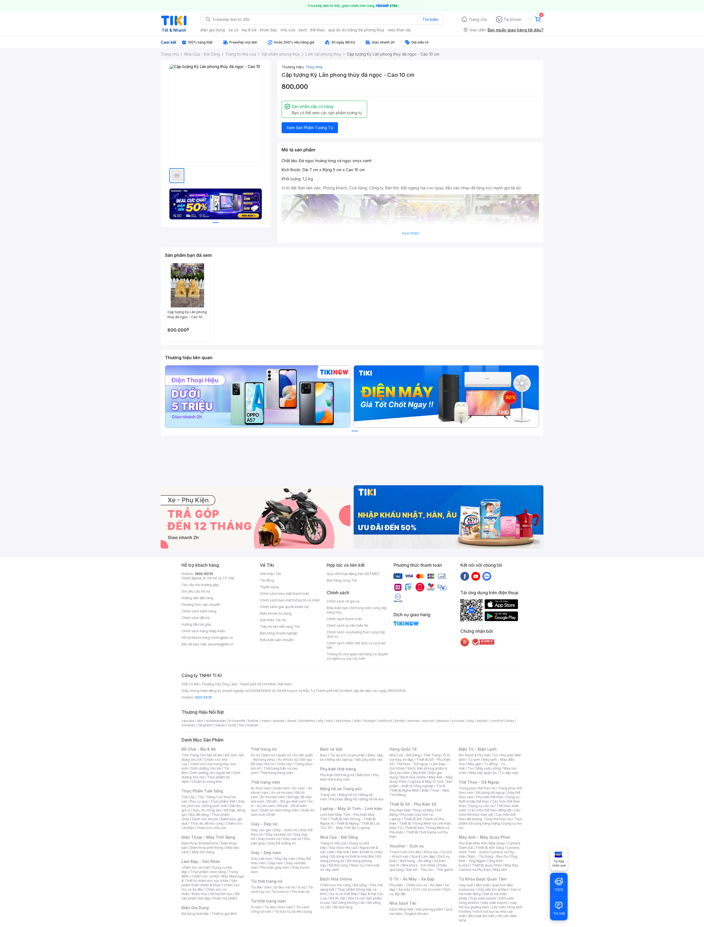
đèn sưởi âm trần (481, 916)
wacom (428, 721)
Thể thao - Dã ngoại (412, 764)
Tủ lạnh (474, 759)
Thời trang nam (265, 782)
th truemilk (237, 721)
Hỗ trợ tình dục (221, 894)
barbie (253, 721)
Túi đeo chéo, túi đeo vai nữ (273, 887)
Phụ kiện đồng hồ (343, 799)
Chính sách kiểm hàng (199, 611)
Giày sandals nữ (278, 834)
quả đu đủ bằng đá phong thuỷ (356, 30)
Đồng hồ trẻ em (371, 799)
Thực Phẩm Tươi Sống (202, 791)
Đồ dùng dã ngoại (490, 792)
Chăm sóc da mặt (196, 867)
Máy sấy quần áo (483, 773)
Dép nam (275, 863)
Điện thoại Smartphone (200, 843)
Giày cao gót (261, 830)
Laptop (364, 828)
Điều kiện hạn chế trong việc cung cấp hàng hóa (357, 610)
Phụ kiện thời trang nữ (337, 775)
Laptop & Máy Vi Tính (426, 781)
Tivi (471, 768)
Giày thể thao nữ (498, 819)
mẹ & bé (249, 30)
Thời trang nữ (264, 749)
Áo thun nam (261, 788)
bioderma (307, 721)
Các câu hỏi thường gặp (200, 585)
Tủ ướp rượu (508, 773)
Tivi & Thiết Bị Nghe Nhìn (417, 788)
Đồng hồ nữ (348, 795)
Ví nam (256, 907)
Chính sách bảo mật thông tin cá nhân (290, 600)
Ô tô (416, 889)
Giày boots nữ (269, 839)
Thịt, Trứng (206, 797)
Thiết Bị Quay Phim (487, 865)
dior (200, 721)
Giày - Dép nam (266, 852)
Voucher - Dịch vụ (406, 846)
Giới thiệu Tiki (270, 574)
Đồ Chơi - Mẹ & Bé (199, 749)
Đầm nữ (269, 755)
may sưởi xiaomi (483, 898)
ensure (278, 721)
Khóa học (431, 852)
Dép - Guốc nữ (285, 830)
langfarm (205, 725)
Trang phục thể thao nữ (477, 788)
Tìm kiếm (430, 19)
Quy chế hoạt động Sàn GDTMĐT (353, 574)
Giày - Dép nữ (264, 824)
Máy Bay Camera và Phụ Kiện (488, 867)
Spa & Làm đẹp (423, 856)
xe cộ (233, 30)
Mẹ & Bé (419, 773)
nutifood (385, 721)
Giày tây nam (285, 859)
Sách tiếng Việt (401, 909)
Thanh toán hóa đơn (405, 852)
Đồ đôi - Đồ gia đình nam (286, 801)
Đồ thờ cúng (338, 865)
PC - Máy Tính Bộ (342, 828)
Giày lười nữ (292, 839)
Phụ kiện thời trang (338, 769)
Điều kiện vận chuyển (276, 640)
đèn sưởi (482, 885)
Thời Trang (432, 755)
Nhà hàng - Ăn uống (415, 861)
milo (329, 721)
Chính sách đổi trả (196, 618)
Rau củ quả (199, 801)
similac (482, 721)
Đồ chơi (231, 755)
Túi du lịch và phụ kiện (347, 755)
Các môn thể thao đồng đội (490, 810)
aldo (357, 721)
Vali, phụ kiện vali (368, 759)
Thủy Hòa (314, 67)
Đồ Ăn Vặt (337, 898)
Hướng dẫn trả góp (196, 624)
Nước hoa (199, 894)
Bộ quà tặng (343, 907)
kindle (400, 721)
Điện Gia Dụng (195, 907)
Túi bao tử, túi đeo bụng (293, 911)
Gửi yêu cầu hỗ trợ (196, 591)
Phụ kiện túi (301, 892)
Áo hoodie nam (272, 797)
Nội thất (343, 852)
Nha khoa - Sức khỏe (418, 865)
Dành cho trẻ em (205, 819)
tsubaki (252, 725)
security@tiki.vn (220, 644)
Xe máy (404, 889)
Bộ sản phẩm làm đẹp (211, 896)
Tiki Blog (267, 580)
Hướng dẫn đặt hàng (197, 598)
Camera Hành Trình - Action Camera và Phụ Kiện (489, 852)
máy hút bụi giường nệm (488, 905)
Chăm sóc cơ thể (205, 876)
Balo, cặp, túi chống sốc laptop (352, 757)
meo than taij (399, 30)
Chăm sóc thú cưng (335, 885)
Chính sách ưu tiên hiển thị (347, 625)
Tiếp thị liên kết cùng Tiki (280, 627)
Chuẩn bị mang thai (206, 781)
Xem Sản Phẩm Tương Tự (310, 127)
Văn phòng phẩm (429, 909)
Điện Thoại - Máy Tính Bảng (208, 837)
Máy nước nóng (488, 768)
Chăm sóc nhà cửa (211, 828)
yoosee (458, 721)
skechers (343, 721)
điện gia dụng (212, 30)
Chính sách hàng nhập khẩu (203, 631)
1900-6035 (204, 574)
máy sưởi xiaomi (494, 903)
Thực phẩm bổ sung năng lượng (490, 821)
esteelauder (216, 721)
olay (470, 721)
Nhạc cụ (357, 865)
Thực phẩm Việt (222, 801)
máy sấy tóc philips (492, 889)
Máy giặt (474, 764)
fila (241, 725)
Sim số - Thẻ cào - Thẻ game (429, 870)
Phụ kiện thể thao (490, 797)
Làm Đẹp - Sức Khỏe (201, 861)
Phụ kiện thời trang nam (349, 777)
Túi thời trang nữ (266, 881)
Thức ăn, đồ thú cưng (206, 823)
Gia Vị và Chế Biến (343, 894)
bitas (510, 721)
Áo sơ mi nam (282, 792)
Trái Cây (188, 797)
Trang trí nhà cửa (333, 843)
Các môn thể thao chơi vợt (490, 812)
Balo (323, 755)
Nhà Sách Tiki (402, 903)
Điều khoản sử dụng (276, 613)
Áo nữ (255, 755)
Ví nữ (301, 887)
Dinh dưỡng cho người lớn (210, 773)
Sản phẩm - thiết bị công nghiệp (420, 783)
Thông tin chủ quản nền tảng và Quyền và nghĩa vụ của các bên (357, 656)
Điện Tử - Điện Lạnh (478, 749)
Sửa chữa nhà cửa (343, 848)
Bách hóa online (413, 777)
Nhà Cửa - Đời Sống (339, 837)
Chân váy (284, 764)
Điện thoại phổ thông (206, 848)
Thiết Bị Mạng (347, 823)
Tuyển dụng (269, 587)
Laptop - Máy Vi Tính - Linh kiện (351, 808)
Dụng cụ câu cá (481, 806)
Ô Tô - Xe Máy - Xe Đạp (412, 879)
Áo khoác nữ (288, 759)
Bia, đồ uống (199, 815)
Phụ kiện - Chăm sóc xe (408, 885)
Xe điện (436, 885)
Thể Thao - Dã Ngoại (479, 782)
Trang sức (328, 795)
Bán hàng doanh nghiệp (279, 633)
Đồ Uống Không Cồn (348, 903)
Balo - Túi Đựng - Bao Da (488, 856)
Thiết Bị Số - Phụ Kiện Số (412, 804)
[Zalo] (486, 576)
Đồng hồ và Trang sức (341, 788)
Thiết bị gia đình (224, 914)
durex (291, 721)
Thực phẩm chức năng (208, 872)
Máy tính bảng (203, 852)
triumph (370, 721)
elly (320, 721)
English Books (416, 914)
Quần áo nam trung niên (279, 810)
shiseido (189, 725)
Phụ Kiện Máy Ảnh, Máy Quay (482, 843)
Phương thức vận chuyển (201, 604)
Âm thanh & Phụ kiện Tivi (478, 755)
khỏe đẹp (268, 30)
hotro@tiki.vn (222, 638)
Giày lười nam (261, 859)
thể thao (317, 30)
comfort (497, 721)
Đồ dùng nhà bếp (195, 914)
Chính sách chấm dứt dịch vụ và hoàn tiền (356, 645)
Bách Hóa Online (336, 879)
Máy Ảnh (500, 870)
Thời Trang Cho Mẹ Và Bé (202, 755)
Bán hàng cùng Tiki (342, 580)
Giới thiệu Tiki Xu (273, 620)
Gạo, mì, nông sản (207, 810)
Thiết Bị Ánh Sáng (490, 848)
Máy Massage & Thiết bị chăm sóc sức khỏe (213, 878)
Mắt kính (363, 775)
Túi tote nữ (280, 892)
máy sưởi (466, 885)
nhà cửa (287, 30)
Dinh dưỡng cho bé (206, 768)
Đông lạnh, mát (215, 806)
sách (302, 30)
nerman (414, 721)
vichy (232, 725)
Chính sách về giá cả (343, 601)
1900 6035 (203, 697)
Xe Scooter (432, 889)
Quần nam (281, 788)
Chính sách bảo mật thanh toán (284, 593)
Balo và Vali (331, 749)
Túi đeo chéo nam (278, 907)
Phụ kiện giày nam (274, 867)
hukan (220, 725)
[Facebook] (464, 576)
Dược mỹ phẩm (225, 898)
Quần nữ (284, 755)
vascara (188, 721)
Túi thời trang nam (268, 901)
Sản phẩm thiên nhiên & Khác (209, 883)
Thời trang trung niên (276, 773)
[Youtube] (475, 576)
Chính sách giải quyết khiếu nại (284, 607)
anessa (443, 721)
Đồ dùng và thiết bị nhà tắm (352, 856)
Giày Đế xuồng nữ (282, 843)
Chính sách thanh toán (344, 619)
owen (265, 721)
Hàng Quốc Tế (403, 749)
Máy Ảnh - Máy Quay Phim (484, 837)
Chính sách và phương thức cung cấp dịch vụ (356, 634)
